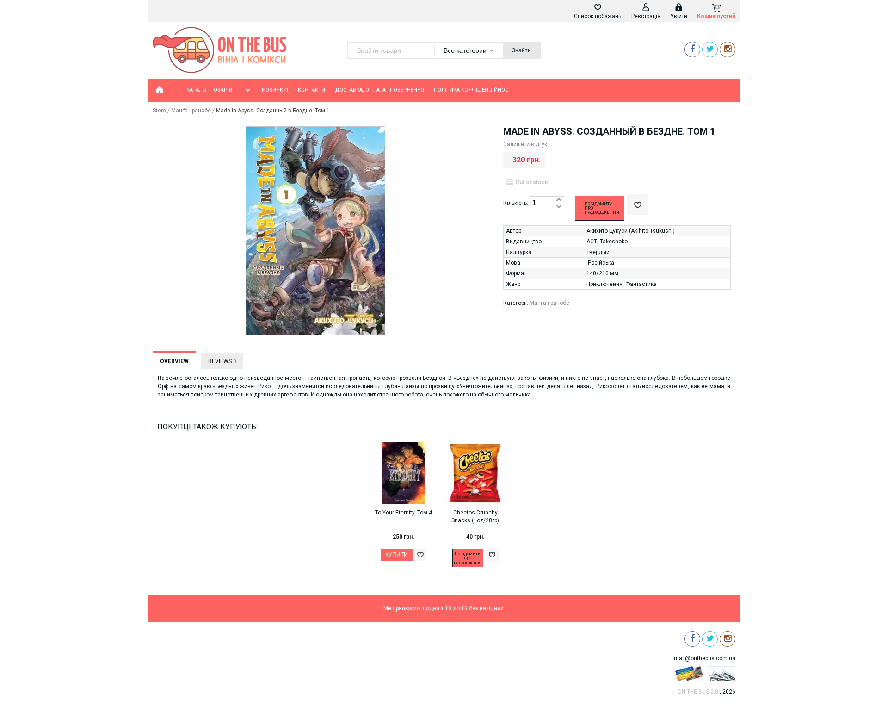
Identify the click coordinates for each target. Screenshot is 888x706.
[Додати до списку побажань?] (637, 204)
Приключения (604, 284)
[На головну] (159, 90)
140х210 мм (602, 273)
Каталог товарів (209, 90)
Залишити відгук (525, 144)
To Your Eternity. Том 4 (403, 512)
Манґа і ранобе (191, 110)
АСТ (591, 241)
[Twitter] (710, 49)
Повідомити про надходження (602, 208)
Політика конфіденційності (473, 90)
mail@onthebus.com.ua (704, 658)
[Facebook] (692, 49)
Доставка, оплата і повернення (379, 90)
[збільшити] (558, 200)
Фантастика (641, 284)
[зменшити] (558, 207)
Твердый (598, 252)
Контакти (311, 90)
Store (159, 110)
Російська (601, 263)
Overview (174, 361)
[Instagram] (727, 49)
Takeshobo (614, 241)
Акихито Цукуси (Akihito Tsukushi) (630, 231)
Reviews (222, 361)
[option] (408, 510)
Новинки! (275, 90)
